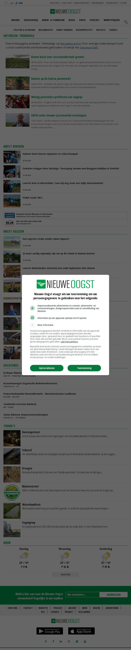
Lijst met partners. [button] (69, 341)
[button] (65, 325)
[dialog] (65, 325)
